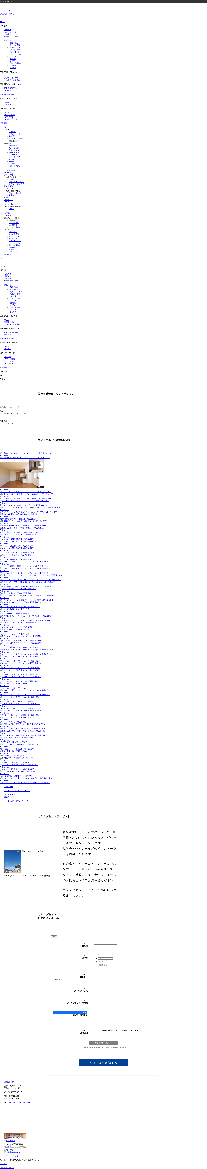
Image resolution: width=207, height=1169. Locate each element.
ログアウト (14, 1)
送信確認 (84, 1033)
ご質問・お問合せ (80, 1015)
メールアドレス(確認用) (77, 1003)
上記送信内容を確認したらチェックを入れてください (117, 1030)
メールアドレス (81, 991)
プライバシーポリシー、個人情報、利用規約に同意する (104, 1047)
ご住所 (85, 958)
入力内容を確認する (103, 1062)
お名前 (85, 946)
